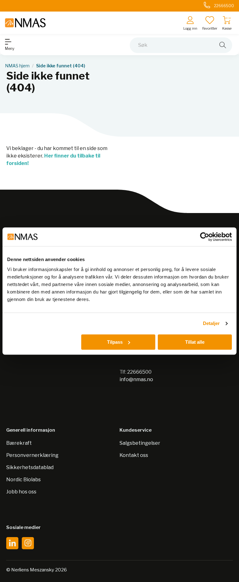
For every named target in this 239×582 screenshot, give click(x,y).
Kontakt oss (134, 455)
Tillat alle (194, 342)
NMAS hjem (17, 66)
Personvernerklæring (32, 455)
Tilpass (115, 342)
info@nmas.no (136, 379)
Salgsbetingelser (140, 443)
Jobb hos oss (21, 492)
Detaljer (211, 323)
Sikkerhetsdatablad (30, 467)
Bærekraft (19, 443)
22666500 (139, 372)
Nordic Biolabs (23, 480)
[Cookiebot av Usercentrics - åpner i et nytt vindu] (204, 236)
